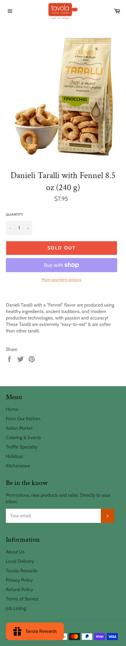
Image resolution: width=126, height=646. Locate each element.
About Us (15, 552)
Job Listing (16, 608)
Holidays (14, 456)
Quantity (14, 214)
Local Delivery (20, 561)
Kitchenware (18, 465)
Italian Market (19, 428)
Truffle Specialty (22, 447)
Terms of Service (22, 599)
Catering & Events (23, 437)
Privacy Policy (19, 580)
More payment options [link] (61, 279)
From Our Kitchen (23, 418)
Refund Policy (19, 589)
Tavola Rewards (22, 570)
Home (12, 409)
